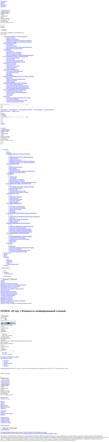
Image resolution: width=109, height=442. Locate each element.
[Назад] (8, 151)
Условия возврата (5, 420)
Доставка (6, 366)
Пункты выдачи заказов (7, 413)
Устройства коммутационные (8, 295)
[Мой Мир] (6, 323)
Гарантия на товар (5, 421)
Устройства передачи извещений (9, 294)
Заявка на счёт (16, 111)
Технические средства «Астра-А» (9, 287)
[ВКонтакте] (2, 323)
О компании (4, 410)
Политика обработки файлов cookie (48, 433)
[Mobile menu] (2, 122)
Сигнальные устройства (7, 296)
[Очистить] (27, 104)
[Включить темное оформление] (2, 25)
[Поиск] (2, 142)
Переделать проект (5, 111)
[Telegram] (14, 323)
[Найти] (2, 106)
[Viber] (10, 323)
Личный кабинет (5, 429)
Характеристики (8, 363)
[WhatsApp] (12, 323)
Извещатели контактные (7, 299)
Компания (3, 408)
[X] (8, 323)
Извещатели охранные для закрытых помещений (13, 300)
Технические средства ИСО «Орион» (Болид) (12, 288)
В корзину (3, 331)
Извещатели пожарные (6, 298)
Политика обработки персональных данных (12, 432)
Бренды (2, 404)
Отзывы (6, 362)
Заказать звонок (4, 13)
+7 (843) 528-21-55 (5, 10)
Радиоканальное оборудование (8, 291)
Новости (3, 412)
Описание (6, 360)
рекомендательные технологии (31, 433)
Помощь (3, 414)
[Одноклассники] (4, 323)
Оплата (5, 364)
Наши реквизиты (5, 425)
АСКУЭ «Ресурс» (5, 290)
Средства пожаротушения (7, 302)
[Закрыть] (2, 144)
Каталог (3, 401)
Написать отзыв (4, 378)
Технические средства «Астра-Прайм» (10, 286)
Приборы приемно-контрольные (9, 292)
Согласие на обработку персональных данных (35, 432)
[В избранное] (4, 319)
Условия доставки (5, 418)
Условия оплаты (5, 417)
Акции (2, 402)
